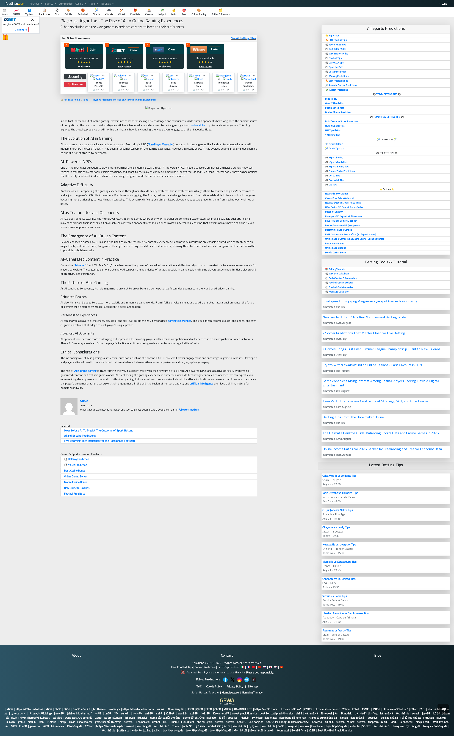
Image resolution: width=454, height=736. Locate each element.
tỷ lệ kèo (257, 717)
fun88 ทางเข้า (81, 709)
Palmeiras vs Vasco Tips (336, 630)
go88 (427, 713)
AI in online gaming (85, 370)
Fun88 (174, 721)
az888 (194, 713)
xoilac (147, 730)
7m (422, 709)
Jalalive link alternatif (79, 713)
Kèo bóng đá (74, 726)
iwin (14, 717)
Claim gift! (21, 29)
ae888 (149, 713)
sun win (304, 726)
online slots (198, 125)
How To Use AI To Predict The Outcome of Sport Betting (98, 430)
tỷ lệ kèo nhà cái (412, 717)
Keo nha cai (143, 721)
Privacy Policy (235, 686)
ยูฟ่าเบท (200, 726)
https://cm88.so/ (291, 709)
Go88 (98, 717)
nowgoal (317, 721)
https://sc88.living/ (41, 713)
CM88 (308, 709)
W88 (46, 726)
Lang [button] (444, 3)
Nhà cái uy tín (176, 709)
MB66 (227, 709)
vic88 (394, 721)
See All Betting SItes (243, 38)
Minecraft (81, 265)
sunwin (161, 709)
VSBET (366, 726)
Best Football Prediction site (335, 730)
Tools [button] (92, 3)
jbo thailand (99, 709)
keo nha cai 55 (300, 721)
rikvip (23, 717)
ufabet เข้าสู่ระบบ (219, 726)
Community (66, 3)
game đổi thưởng (194, 717)
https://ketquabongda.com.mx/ (115, 726)
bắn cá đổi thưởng (366, 713)
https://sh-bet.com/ (327, 709)
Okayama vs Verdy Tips (336, 527)
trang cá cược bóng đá (78, 717)
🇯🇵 (270, 667)
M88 (427, 721)
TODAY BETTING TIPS (387, 94)
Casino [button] (79, 3)
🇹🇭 (276, 667)
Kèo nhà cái (311, 713)
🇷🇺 (265, 667)
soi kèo (212, 717)
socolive (233, 717)
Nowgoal (326, 713)
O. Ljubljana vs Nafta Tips (337, 510)
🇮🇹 (243, 667)
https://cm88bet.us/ (395, 709)
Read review (84, 66)
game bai (34, 726)
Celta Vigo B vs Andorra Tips (339, 475)
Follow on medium (189, 409)
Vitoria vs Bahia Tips (334, 596)
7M (116, 713)
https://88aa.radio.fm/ (29, 709)
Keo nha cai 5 (221, 713)
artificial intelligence (201, 383)
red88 (384, 721)
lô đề (222, 717)
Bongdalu (346, 713)
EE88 (208, 709)
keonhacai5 (406, 721)
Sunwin (118, 717)
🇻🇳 (281, 667)
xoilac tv (355, 726)
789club (430, 717)
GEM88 (57, 717)
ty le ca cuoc (18, 713)
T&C (198, 686)
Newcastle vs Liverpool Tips (339, 544)
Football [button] (34, 3)
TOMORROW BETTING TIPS (386, 117)
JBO (165, 721)
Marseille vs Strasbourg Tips (339, 561)
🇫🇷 (248, 667)
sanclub (182, 713)
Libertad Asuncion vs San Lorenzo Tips (345, 613)
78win (346, 709)
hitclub (245, 717)
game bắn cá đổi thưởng (165, 717)
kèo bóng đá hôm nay (293, 717)
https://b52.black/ (39, 717)
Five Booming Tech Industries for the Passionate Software (99, 440)
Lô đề (437, 713)
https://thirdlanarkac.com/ (138, 709)
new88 (60, 713)
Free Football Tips (182, 667)
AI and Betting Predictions (80, 435)
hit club (329, 721)
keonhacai (271, 717)
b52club (143, 717)
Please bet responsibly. (260, 672)
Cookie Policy (214, 686)
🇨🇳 (259, 667)
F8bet (355, 709)
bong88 (285, 721)
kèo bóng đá (256, 721)
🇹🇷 (254, 667)
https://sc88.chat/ (265, 709)
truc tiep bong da (173, 730)
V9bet (351, 721)
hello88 (205, 713)
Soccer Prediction (205, 667)
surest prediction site (244, 713)
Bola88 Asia (298, 730)
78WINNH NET (243, 709)
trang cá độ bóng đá (435, 726)
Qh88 (58, 709)
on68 (98, 713)
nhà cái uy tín (204, 721)
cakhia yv (114, 709)
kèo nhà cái (386, 713)
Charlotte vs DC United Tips (339, 578)
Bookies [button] (106, 3)
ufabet (156, 721)
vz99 (159, 713)
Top (443, 709)
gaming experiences (179, 320)
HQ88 (190, 709)
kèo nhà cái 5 (161, 726)
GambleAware (230, 692)
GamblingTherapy (252, 692)
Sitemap (253, 686)
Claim (93, 49)
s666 (10, 709)
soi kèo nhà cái (390, 717)
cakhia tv (123, 730)
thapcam (373, 721)
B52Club (130, 717)
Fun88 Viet (187, 721)
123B (311, 730)
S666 (67, 709)
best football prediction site (276, 713)
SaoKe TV (272, 721)
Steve (84, 401)
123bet (170, 713)
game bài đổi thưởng (108, 721)
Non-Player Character (160, 144)
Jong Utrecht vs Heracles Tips (340, 492)
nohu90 (137, 713)
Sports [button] (49, 3)
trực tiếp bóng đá (336, 726)
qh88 (299, 713)
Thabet (176, 726)
